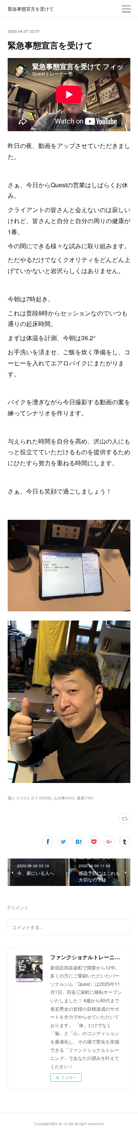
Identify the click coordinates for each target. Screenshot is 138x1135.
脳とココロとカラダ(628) (29, 798)
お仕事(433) (64, 798)
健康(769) (85, 798)
